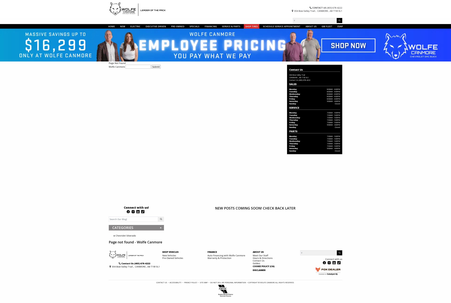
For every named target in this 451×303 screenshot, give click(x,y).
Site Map (204, 282)
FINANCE (212, 252)
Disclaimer (259, 270)
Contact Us (258, 260)
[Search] (339, 20)
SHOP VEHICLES (170, 252)
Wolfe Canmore (117, 66)
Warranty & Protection (219, 258)
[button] (111, 26)
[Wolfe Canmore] (137, 9)
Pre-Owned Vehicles (172, 258)
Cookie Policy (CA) (263, 266)
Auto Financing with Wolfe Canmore (226, 255)
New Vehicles (169, 255)
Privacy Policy (191, 282)
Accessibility (176, 282)
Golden (256, 263)
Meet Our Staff (260, 255)
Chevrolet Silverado (126, 235)
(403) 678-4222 (304, 80)
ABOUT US (258, 252)
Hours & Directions (263, 258)
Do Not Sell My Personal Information (228, 282)
